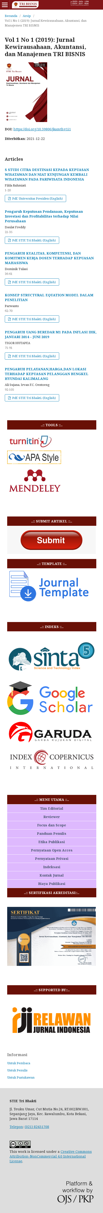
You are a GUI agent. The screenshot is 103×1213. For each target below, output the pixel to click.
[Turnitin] (30, 447)
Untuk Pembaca (18, 1063)
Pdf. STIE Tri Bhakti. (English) (33, 240)
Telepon (16, 1126)
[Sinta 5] (51, 675)
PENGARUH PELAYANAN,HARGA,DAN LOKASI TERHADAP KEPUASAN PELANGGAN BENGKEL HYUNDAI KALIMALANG (46, 374)
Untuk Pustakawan (20, 1077)
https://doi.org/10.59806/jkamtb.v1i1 (42, 129)
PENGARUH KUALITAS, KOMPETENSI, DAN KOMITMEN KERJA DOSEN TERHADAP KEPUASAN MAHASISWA (49, 258)
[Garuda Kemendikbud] (51, 743)
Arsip (27, 16)
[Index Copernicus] (51, 768)
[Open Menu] (5, 5)
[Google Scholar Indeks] (50, 713)
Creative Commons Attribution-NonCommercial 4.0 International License (51, 1156)
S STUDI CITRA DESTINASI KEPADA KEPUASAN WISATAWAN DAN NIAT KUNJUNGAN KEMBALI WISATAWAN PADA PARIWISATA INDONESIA (47, 174)
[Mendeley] (34, 496)
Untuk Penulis (17, 1070)
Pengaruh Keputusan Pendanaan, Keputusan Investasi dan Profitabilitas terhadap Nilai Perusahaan (44, 216)
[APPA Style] (34, 462)
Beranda (11, 16)
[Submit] (51, 552)
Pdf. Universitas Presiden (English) (37, 198)
